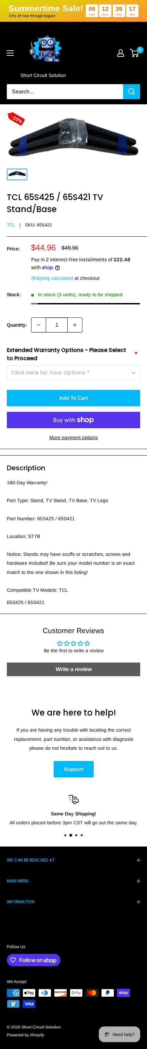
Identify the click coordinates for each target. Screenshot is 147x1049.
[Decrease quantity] (38, 325)
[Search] (131, 91)
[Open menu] (10, 53)
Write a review (74, 669)
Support (73, 769)
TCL (11, 224)
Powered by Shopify (25, 1035)
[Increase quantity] (75, 325)
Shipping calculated (52, 278)
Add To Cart (73, 398)
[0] (134, 53)
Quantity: (17, 325)
